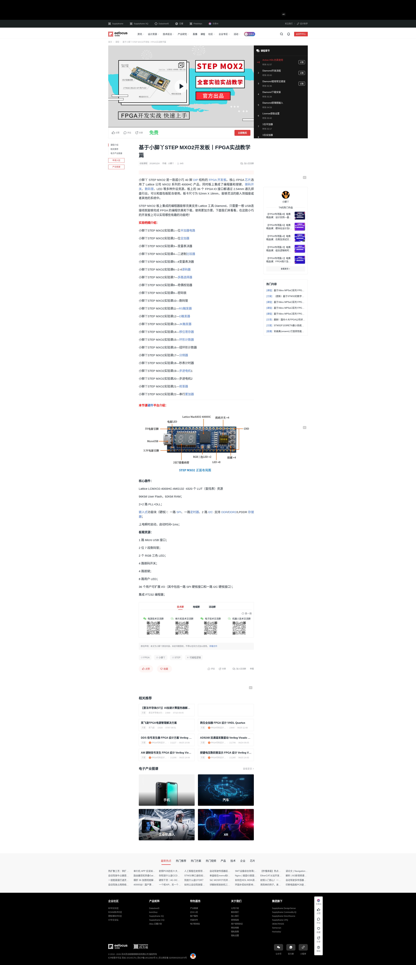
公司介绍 (235, 908)
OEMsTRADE (278, 924)
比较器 (190, 254)
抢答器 (183, 386)
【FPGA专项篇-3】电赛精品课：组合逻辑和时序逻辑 (278, 249)
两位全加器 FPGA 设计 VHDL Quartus (222, 722)
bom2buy (153, 912)
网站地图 (235, 928)
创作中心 (302, 34)
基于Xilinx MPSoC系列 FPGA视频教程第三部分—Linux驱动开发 (285, 302)
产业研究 (182, 34)
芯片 (248, 180)
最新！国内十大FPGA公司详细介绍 (285, 319)
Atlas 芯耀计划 (155, 924)
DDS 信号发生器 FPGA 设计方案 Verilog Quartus (167, 737)
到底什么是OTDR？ (194, 880)
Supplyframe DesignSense (284, 908)
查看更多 (247, 768)
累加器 (189, 394)
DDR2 (232, 512)
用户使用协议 (237, 924)
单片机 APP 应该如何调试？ (148, 871)
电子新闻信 (195, 924)
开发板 (221, 180)
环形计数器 (186, 339)
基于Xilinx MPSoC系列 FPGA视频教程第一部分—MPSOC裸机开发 (285, 290)
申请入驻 (116, 160)
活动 (236, 34)
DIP (195, 180)
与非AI (215, 24)
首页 (110, 42)
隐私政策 (235, 932)
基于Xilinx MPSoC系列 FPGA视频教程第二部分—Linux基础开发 (285, 308)
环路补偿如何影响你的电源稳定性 (252, 884)
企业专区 (223, 34)
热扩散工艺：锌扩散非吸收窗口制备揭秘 (128, 871)
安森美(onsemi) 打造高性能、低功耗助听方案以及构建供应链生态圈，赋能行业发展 (285, 331)
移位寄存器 (186, 332)
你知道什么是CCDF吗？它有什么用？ (178, 875)
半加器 (185, 230)
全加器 (185, 238)
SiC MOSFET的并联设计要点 (224, 880)
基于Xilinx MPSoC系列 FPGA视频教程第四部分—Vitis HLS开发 (285, 313)
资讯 (139, 34)
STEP (177, 657)
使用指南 (235, 920)
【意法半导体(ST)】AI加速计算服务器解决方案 (167, 707)
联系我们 (235, 912)
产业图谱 (116, 167)
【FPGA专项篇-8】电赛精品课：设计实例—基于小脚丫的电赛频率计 (278, 216)
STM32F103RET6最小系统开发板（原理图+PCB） (285, 325)
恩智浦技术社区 (115, 916)
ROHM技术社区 (115, 912)
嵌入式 (143, 512)
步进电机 (185, 370)
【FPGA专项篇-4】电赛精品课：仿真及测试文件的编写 (278, 238)
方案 (143, 713)
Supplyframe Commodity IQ (284, 912)
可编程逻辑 (195, 657)
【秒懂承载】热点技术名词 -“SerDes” (279, 871)
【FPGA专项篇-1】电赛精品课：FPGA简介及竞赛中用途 (278, 260)
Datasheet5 (164, 24)
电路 (192, 230)
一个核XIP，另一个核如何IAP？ (175, 884)
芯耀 (181, 24)
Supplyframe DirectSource (283, 916)
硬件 (150, 405)
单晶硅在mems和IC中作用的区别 (226, 875)
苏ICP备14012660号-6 (147, 958)
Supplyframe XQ (141, 24)
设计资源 (152, 34)
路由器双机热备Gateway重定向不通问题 (154, 875)
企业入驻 (194, 912)
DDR (224, 512)
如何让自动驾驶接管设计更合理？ (201, 884)
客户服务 (194, 916)
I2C (210, 512)
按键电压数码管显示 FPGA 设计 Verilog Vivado (226, 752)
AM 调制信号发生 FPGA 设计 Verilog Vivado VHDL (167, 752)
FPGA (213, 180)
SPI (178, 512)
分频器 (183, 355)
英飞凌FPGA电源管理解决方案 (159, 722)
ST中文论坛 (113, 920)
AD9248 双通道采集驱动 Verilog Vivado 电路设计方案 (226, 737)
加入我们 (235, 916)
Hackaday (276, 932)
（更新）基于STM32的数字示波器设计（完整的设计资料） (285, 296)
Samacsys (276, 928)
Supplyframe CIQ (156, 920)
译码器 (186, 269)
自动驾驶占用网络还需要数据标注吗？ (127, 884)
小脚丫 (171, 163)
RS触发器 (185, 308)
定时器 (194, 512)
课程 (203, 34)
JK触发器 (185, 324)
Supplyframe (117, 24)
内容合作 (194, 920)
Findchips (198, 24)
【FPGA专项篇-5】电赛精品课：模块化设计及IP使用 (278, 227)
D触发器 (184, 316)
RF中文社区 (113, 908)
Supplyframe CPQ (280, 920)
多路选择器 (185, 277)
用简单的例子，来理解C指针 (274, 884)
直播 (195, 34)
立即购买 (242, 133)
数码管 (149, 189)
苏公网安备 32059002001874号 (173, 958)
